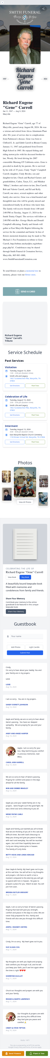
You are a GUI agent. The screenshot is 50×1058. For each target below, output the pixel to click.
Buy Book (25, 577)
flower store (30, 274)
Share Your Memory (16, 611)
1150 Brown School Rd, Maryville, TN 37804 (27, 437)
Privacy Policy (18, 1047)
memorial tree (32, 270)
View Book (12, 577)
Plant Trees (35, 386)
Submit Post (25, 653)
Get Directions (15, 386)
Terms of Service (31, 1047)
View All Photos (25, 502)
